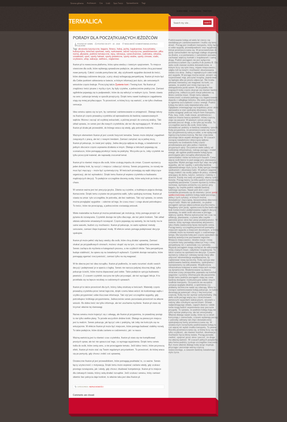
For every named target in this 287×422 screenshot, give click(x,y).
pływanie (84, 54)
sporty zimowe (145, 56)
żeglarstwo (114, 59)
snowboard (78, 56)
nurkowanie (116, 51)
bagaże (104, 49)
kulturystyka (79, 51)
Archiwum (91, 3)
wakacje (94, 59)
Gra (101, 3)
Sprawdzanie (132, 3)
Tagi (143, 3)
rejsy (113, 54)
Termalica (85, 22)
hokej (119, 49)
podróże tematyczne (99, 54)
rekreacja (120, 54)
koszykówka (149, 49)
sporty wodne (130, 56)
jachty (126, 49)
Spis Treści (118, 3)
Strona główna (77, 3)
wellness (103, 59)
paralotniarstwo (150, 51)
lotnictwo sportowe (95, 51)
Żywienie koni (121, 84)
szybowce (78, 59)
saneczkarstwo (134, 54)
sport (87, 56)
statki (155, 56)
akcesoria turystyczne (88, 49)
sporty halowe (97, 56)
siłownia (157, 54)
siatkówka (147, 54)
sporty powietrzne (113, 56)
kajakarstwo (136, 49)
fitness (112, 49)
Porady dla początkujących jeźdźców (115, 38)
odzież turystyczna (132, 51)
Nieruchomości (96, 387)
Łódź (108, 3)
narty (107, 51)
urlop (86, 59)
